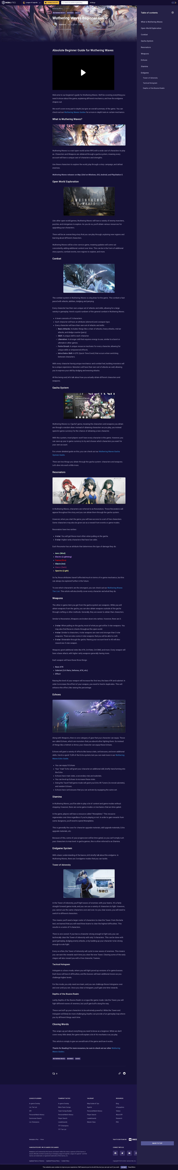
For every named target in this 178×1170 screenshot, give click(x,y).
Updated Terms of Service (36, 1161)
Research (119, 1118)
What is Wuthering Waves (151, 22)
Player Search (62, 1118)
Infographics (120, 1107)
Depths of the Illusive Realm (154, 88)
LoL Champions (34, 1122)
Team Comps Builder (65, 1111)
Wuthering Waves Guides (75, 112)
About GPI (119, 1114)
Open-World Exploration (151, 28)
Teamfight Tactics (64, 1098)
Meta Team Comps (64, 1107)
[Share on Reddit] (124, 1073)
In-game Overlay (34, 1103)
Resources (119, 1098)
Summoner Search (35, 1118)
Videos (118, 1111)
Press (42, 1139)
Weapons (145, 54)
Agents (89, 1107)
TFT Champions (63, 1126)
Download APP (52, 2)
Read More (131, 1167)
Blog (117, 1103)
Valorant (90, 1098)
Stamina (144, 66)
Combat (144, 34)
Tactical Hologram (150, 83)
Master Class (91, 1122)
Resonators (146, 47)
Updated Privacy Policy (52, 1161)
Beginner (70, 13)
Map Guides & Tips (93, 1103)
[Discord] (133, 1140)
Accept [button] (124, 1167)
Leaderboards (62, 1122)
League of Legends (31, 2)
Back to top (157, 1143)
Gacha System (147, 41)
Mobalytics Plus (33, 1139)
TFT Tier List (62, 1129)
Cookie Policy (65, 1161)
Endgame (145, 73)
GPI (30, 1111)
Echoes (144, 60)
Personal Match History (36, 1114)
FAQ (117, 1122)
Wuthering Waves (57, 8)
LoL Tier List (33, 1107)
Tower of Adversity (150, 78)
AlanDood (62, 24)
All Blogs (92, 2)
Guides (68, 8)
